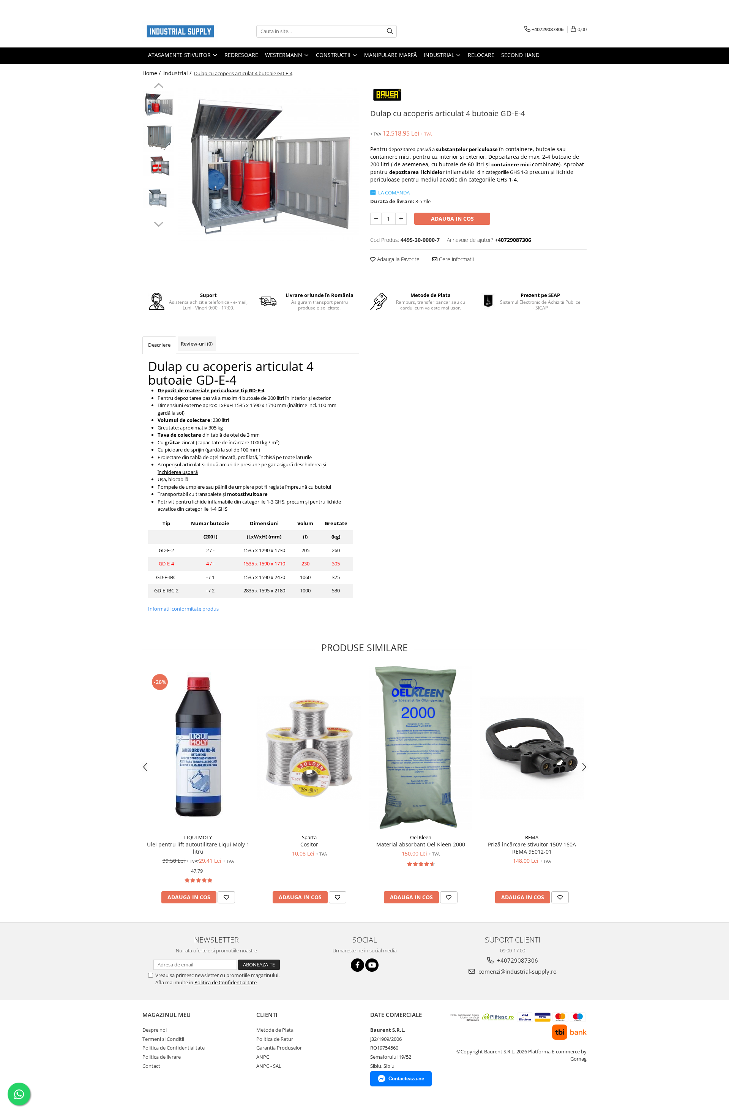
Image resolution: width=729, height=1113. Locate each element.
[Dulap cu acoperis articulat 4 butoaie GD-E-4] (268, 164)
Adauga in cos (452, 218)
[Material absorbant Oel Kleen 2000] (420, 748)
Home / (152, 73)
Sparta (309, 837)
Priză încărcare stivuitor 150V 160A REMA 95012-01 (532, 848)
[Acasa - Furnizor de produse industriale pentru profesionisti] (180, 31)
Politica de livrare (161, 1056)
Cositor (309, 844)
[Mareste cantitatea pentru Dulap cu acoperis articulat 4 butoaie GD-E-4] (401, 219)
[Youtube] (372, 965)
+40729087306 (516, 960)
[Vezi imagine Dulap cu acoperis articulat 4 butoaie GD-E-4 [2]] (158, 165)
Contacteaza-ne (406, 1078)
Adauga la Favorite (398, 259)
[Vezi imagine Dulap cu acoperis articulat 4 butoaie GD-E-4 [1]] (158, 137)
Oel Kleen (420, 837)
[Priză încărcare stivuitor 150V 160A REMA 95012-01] (532, 748)
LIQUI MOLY (198, 837)
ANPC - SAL (268, 1065)
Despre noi (154, 1029)
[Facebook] (357, 965)
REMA (531, 837)
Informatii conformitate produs (183, 608)
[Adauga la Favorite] (226, 897)
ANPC (262, 1056)
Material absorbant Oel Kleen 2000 (420, 844)
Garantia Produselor (279, 1047)
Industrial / (178, 73)
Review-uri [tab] (197, 343)
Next (158, 223)
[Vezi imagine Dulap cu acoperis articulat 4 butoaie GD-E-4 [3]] (158, 198)
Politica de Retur (274, 1039)
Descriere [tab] (159, 344)
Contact (151, 1065)
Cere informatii (455, 259)
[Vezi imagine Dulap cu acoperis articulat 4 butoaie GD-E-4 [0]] (158, 104)
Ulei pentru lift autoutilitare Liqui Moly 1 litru (198, 848)
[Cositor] (309, 748)
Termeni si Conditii (163, 1039)
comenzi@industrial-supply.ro (517, 971)
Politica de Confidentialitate (225, 982)
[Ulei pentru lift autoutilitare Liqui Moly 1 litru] (198, 748)
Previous (158, 86)
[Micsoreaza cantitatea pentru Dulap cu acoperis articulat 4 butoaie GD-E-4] (376, 219)
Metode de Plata (274, 1029)
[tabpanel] (268, 164)
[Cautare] (390, 31)
